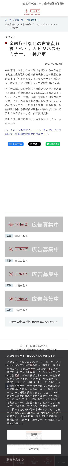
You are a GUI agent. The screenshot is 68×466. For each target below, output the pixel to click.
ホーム (8, 20)
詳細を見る (14, 459)
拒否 (34, 434)
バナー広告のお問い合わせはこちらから (32, 321)
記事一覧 (19, 20)
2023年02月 (33, 20)
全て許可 (34, 449)
